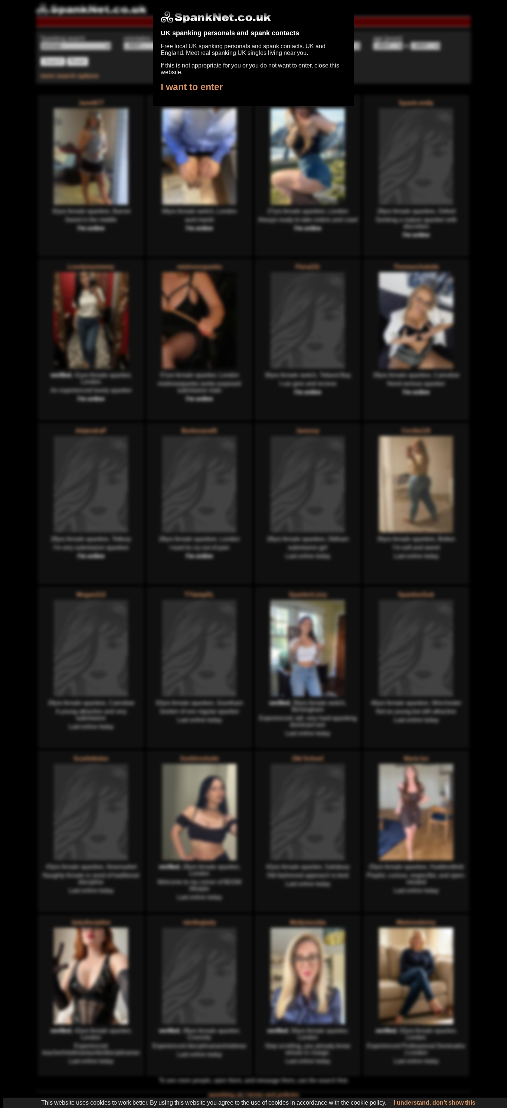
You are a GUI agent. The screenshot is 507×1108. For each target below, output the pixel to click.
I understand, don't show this (434, 1102)
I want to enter (192, 87)
